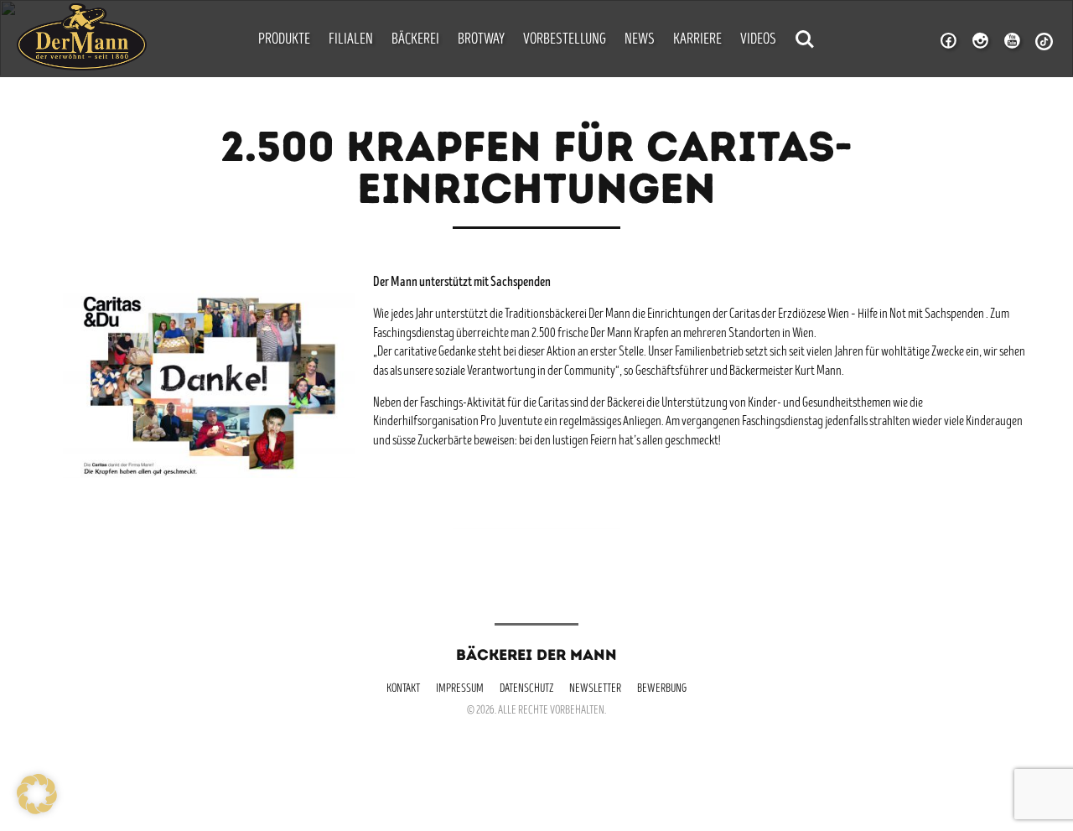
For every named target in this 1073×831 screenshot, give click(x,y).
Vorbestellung (564, 40)
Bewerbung (662, 689)
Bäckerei (415, 40)
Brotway (481, 40)
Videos (758, 40)
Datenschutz (526, 689)
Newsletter (595, 689)
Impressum (460, 689)
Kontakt (403, 689)
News (640, 40)
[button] (37, 794)
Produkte (284, 40)
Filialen (351, 40)
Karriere (697, 40)
